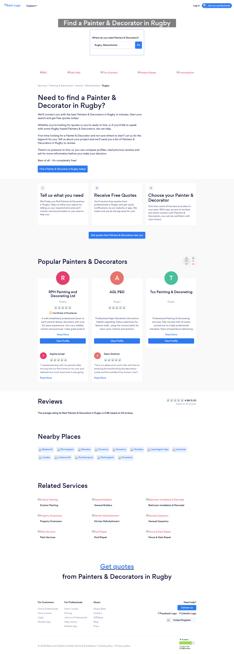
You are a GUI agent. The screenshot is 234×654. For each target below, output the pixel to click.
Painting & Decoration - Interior (66, 85)
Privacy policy (122, 645)
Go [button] (138, 45)
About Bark (99, 608)
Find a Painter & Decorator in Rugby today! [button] (63, 169)
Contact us (187, 607)
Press (96, 626)
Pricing (68, 613)
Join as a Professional (75, 617)
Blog (95, 621)
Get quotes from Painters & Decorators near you (117, 235)
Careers (97, 613)
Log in (196, 5)
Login (41, 617)
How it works (45, 613)
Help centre (70, 621)
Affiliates (98, 617)
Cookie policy (105, 645)
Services (42, 85)
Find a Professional (48, 608)
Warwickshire (92, 85)
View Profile (62, 341)
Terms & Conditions (85, 645)
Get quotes (117, 566)
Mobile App (44, 621)
